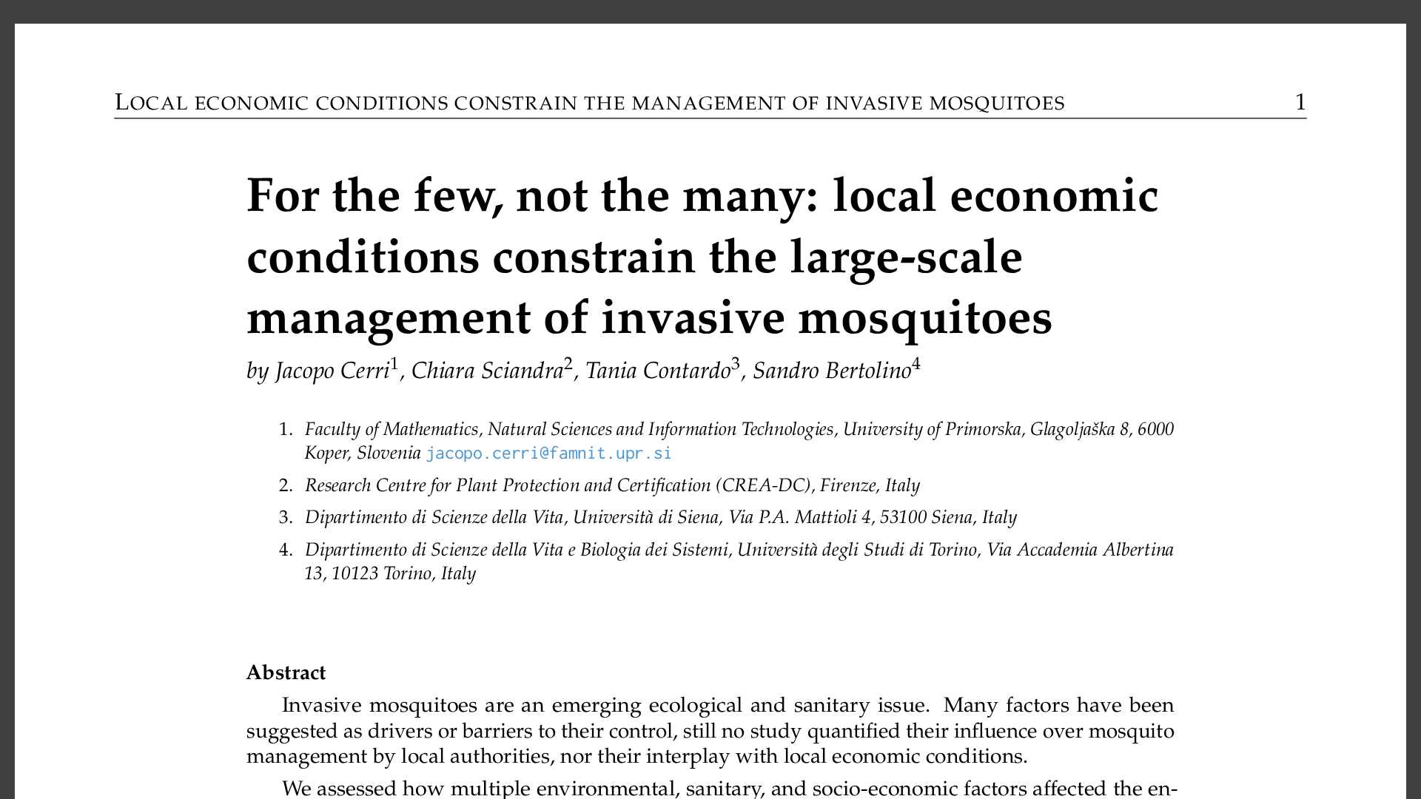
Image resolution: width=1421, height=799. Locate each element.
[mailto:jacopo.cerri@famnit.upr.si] (549, 453)
